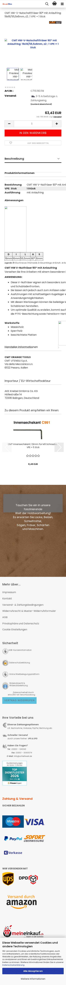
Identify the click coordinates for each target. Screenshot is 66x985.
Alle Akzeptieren (33, 971)
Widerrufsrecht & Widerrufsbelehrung (18, 684)
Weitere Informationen (33, 978)
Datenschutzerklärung (13, 965)
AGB (5, 617)
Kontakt (7, 598)
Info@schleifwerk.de (23, 756)
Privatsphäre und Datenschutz (20, 623)
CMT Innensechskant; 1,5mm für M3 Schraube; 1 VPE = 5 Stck (33, 446)
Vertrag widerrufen (19, 700)
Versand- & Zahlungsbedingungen (22, 605)
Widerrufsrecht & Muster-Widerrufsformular (29, 611)
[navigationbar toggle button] (62, 4)
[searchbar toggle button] (47, 4)
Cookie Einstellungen (14, 629)
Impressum (9, 592)
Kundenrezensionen (33, 176)
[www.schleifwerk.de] (6, 4)
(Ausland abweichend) (41, 104)
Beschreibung (14, 159)
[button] (9, 123)
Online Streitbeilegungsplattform (24, 674)
